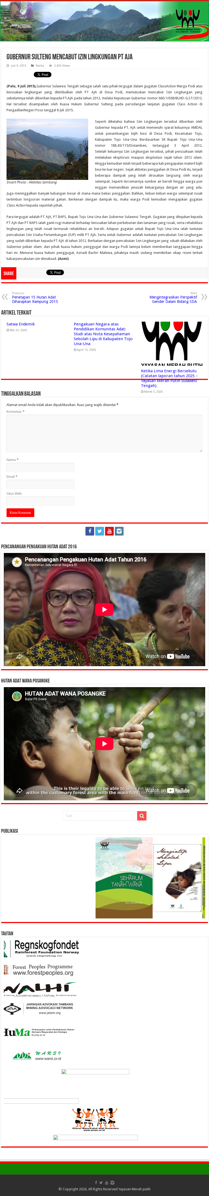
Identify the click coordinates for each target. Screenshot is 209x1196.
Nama (13, 460)
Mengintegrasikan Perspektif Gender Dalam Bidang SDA (173, 297)
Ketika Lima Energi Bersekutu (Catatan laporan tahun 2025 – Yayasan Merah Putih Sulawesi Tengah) (169, 378)
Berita (40, 65)
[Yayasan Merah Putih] (104, 21)
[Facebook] (89, 531)
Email (12, 477)
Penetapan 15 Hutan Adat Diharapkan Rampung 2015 (35, 297)
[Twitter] (99, 531)
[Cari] (141, 815)
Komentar (15, 412)
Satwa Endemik (21, 324)
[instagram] (119, 531)
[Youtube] (109, 531)
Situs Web (14, 493)
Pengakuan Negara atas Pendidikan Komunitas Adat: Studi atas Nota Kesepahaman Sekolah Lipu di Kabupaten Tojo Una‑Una (103, 334)
